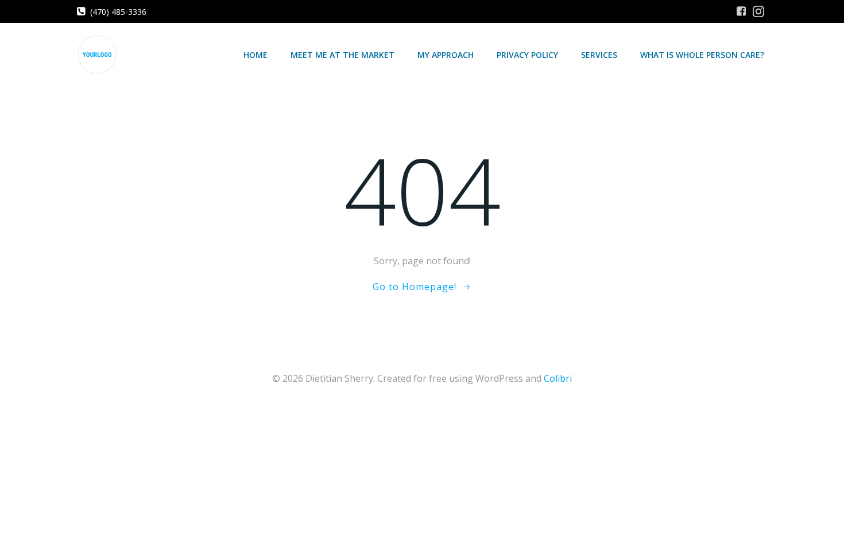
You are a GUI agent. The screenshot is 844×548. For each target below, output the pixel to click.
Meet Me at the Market (342, 54)
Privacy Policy (527, 54)
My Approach (445, 54)
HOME (255, 54)
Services (599, 54)
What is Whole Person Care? (702, 54)
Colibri (558, 378)
